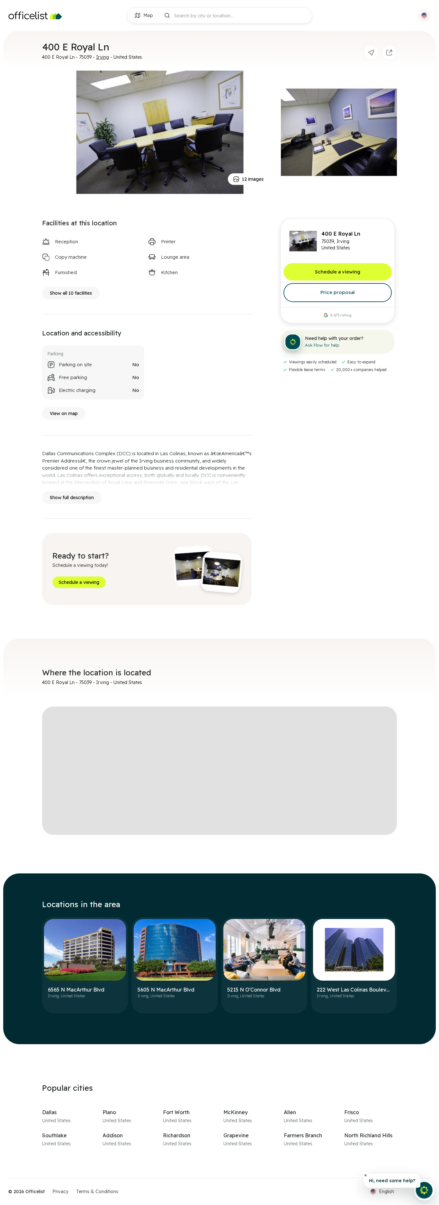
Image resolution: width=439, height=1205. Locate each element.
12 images (253, 179)
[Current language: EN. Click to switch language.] (424, 15)
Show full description (72, 497)
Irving (102, 57)
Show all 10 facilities (71, 293)
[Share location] (389, 52)
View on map (64, 413)
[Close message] (365, 1175)
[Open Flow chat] (424, 1190)
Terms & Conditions (97, 1191)
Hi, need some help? (392, 1180)
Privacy (60, 1191)
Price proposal (337, 293)
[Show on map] (371, 52)
